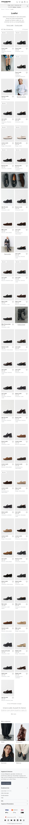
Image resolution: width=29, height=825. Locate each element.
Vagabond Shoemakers (7, 804)
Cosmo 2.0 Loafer (6, 651)
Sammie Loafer (5, 96)
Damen (14, 7)
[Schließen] (27, 6)
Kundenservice (5, 788)
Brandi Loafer (18, 143)
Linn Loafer (4, 119)
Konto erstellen (6, 783)
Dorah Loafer (18, 417)
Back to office (7, 254)
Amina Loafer (18, 393)
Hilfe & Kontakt (5, 793)
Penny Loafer (10, 25)
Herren (19, 7)
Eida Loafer (4, 604)
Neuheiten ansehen (21, 96)
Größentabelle (5, 795)
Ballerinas (18, 763)
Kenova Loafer (18, 207)
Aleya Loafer (4, 301)
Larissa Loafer (5, 143)
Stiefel (2, 742)
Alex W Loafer (5, 207)
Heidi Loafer (4, 673)
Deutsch (21, 817)
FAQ (2, 798)
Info (2, 801)
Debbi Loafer (18, 651)
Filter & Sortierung (8, 29)
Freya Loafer (5, 48)
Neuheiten (4, 763)
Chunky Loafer (18, 25)
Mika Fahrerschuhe (6, 324)
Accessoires (19, 742)
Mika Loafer (4, 229)
